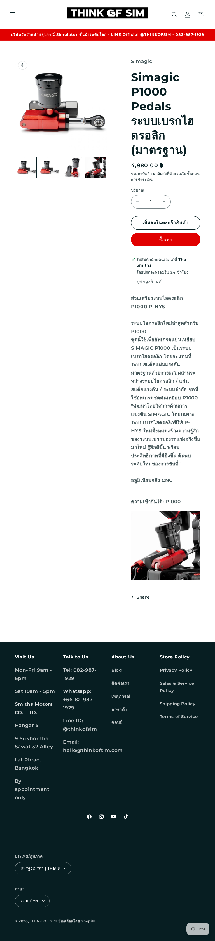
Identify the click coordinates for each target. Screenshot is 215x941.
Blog (116, 670)
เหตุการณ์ (120, 696)
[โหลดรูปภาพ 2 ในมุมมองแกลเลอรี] (49, 167)
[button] (12, 14)
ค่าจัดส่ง (160, 174)
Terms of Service (179, 716)
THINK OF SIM (43, 921)
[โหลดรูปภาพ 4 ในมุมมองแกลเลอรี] (95, 167)
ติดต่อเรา (120, 683)
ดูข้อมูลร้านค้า (150, 281)
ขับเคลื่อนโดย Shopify (76, 921)
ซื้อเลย (165, 239)
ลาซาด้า (119, 709)
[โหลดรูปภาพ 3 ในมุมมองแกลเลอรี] (72, 167)
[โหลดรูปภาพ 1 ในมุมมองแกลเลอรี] (26, 167)
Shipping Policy (177, 703)
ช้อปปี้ (117, 722)
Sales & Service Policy (177, 687)
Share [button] (143, 597)
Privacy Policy (176, 670)
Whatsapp (76, 691)
